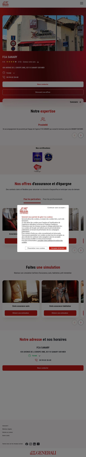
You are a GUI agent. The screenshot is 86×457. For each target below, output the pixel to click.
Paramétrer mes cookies (36, 248)
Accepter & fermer (57, 248)
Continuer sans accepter (56, 207)
